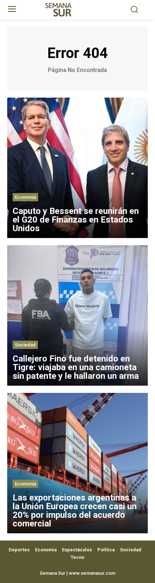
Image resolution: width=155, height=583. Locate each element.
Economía (25, 197)
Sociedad (25, 344)
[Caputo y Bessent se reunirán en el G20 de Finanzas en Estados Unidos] (77, 168)
